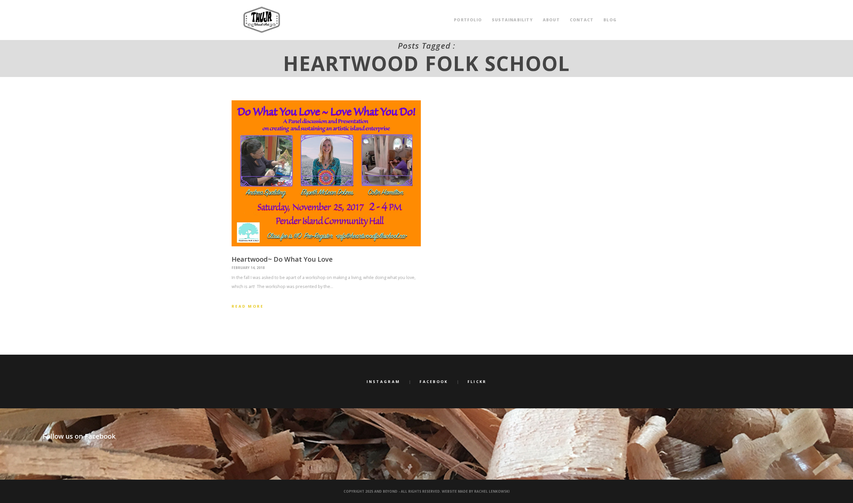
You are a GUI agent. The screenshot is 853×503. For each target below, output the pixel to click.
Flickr (477, 381)
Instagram (384, 381)
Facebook (434, 381)
